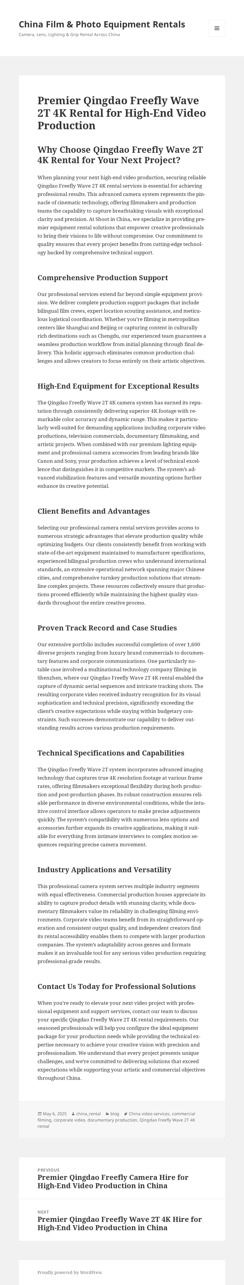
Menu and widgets (217, 36)
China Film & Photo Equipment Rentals (102, 24)
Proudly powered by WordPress (69, 1272)
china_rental (88, 1113)
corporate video (69, 1120)
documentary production (112, 1120)
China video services (149, 1113)
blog (114, 1113)
